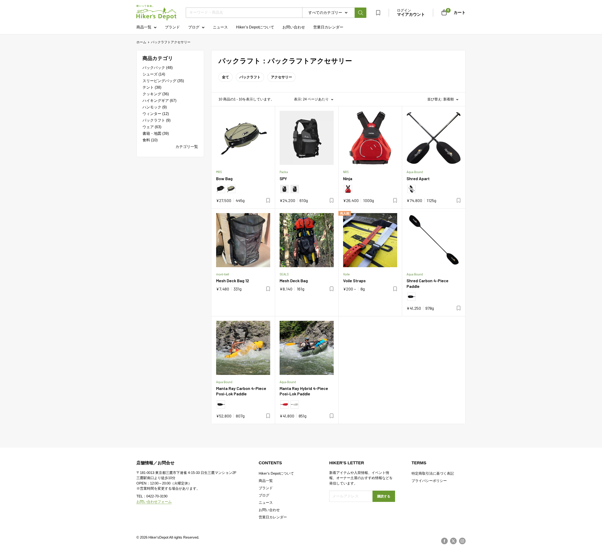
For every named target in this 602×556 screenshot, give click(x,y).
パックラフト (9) (156, 120)
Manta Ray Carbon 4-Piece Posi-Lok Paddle (241, 391)
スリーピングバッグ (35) (163, 81)
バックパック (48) (158, 68)
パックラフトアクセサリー (170, 42)
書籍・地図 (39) (156, 133)
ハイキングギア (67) (159, 101)
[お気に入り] (378, 12)
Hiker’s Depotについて (255, 27)
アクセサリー (281, 77)
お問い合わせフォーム (154, 502)
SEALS (284, 274)
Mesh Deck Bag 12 (232, 280)
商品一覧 (143, 27)
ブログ (193, 27)
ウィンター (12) (156, 114)
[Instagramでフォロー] (462, 541)
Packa (284, 172)
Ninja (347, 178)
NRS (346, 172)
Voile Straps (354, 280)
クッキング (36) (156, 94)
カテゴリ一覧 (186, 147)
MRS (219, 172)
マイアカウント (411, 14)
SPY (283, 178)
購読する (383, 496)
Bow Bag (224, 178)
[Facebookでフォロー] (444, 541)
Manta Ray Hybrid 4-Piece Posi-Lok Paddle (304, 391)
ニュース (220, 27)
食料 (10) (150, 140)
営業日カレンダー (273, 517)
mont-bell (222, 274)
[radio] (221, 189)
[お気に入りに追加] (268, 200)
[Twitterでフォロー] (453, 541)
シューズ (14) (154, 74)
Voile (346, 274)
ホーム (141, 42)
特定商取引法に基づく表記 (433, 473)
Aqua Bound (415, 172)
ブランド (172, 27)
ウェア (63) (152, 127)
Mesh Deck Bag (294, 280)
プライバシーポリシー (429, 481)
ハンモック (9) (155, 107)
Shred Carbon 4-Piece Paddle (427, 283)
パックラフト (250, 77)
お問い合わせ (293, 27)
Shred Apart (418, 178)
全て (225, 77)
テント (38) (152, 87)
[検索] (360, 13)
